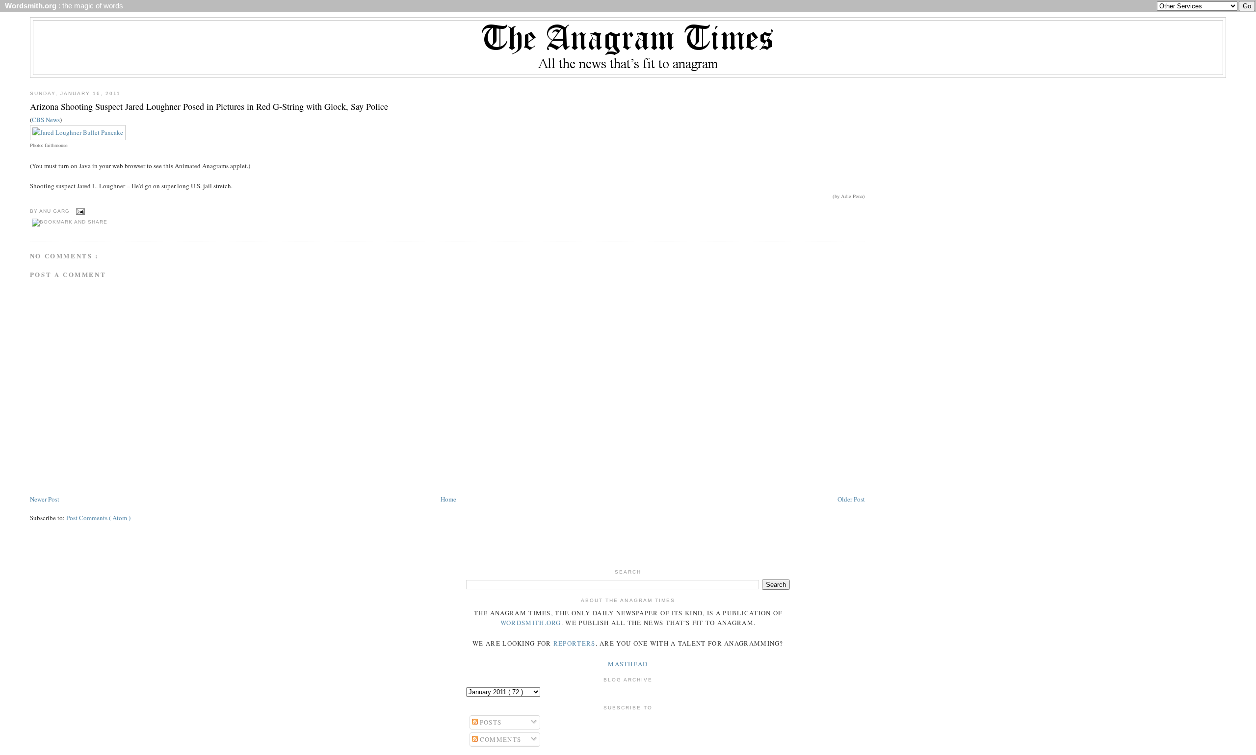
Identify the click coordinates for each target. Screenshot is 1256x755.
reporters (574, 643)
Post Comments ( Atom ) (98, 517)
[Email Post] (79, 211)
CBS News (46, 119)
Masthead (628, 663)
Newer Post (44, 499)
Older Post (851, 499)
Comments (500, 739)
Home (448, 499)
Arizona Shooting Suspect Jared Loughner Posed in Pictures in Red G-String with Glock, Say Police (209, 106)
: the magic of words (62, 6)
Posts (490, 722)
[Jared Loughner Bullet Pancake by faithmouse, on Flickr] (78, 132)
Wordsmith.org (530, 622)
